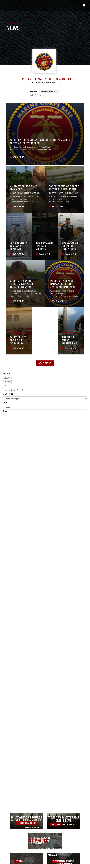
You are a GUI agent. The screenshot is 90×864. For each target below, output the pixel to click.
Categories (8, 394)
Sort (5, 402)
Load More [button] (45, 363)
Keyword (7, 373)
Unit (5, 385)
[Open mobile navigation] (84, 5)
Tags (5, 411)
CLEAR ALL (35, 95)
